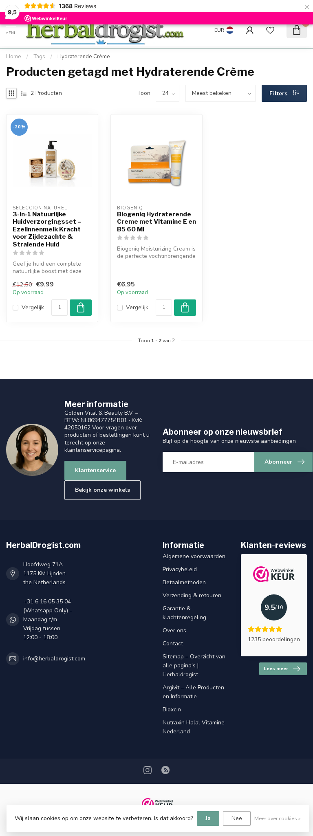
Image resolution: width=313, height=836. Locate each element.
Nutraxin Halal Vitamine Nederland (194, 727)
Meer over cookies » (277, 818)
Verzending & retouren (192, 595)
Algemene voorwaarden (194, 556)
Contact (173, 643)
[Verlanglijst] (270, 30)
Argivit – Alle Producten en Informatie (193, 692)
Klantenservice (95, 470)
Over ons (174, 630)
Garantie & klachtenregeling (184, 613)
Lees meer (276, 668)
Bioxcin (172, 709)
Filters (279, 93)
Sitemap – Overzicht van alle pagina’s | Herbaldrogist (194, 665)
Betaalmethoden (184, 582)
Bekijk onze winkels (102, 490)
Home (13, 56)
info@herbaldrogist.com (54, 658)
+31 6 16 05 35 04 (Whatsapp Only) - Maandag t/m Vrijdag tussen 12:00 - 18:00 (47, 619)
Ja (208, 818)
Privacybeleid (180, 569)
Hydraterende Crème (83, 56)
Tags (39, 56)
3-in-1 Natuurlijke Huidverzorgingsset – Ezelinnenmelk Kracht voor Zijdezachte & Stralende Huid (47, 229)
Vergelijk (33, 307)
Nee (236, 818)
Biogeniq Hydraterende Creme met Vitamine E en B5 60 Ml (156, 222)
